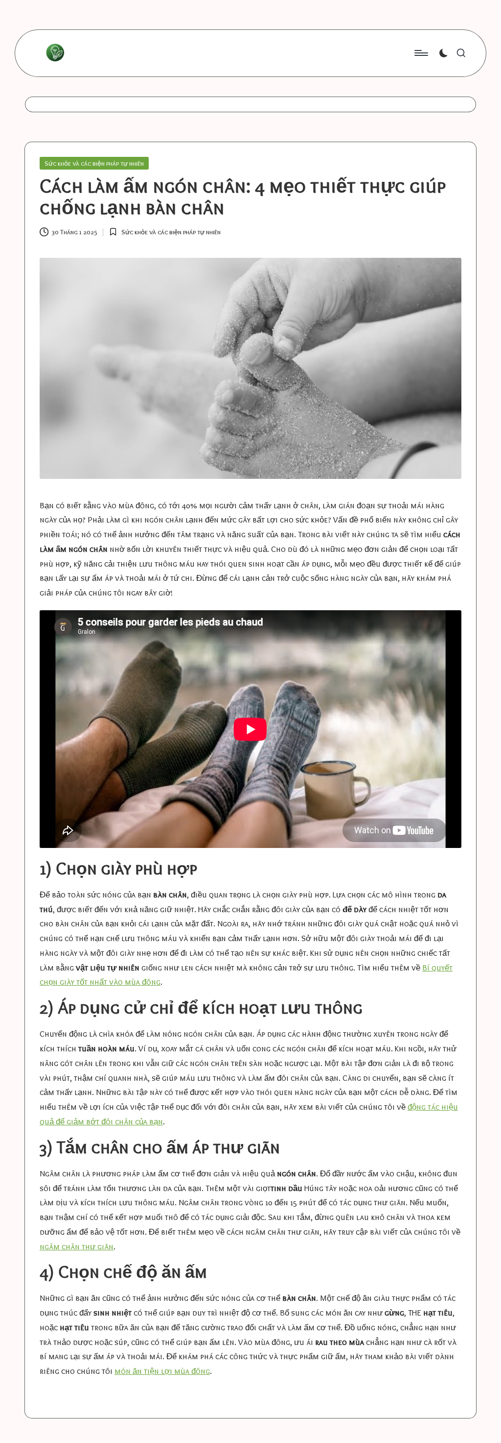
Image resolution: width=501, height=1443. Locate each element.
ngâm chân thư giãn (77, 1246)
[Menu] (420, 53)
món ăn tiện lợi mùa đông (162, 1371)
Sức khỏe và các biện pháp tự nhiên (94, 163)
